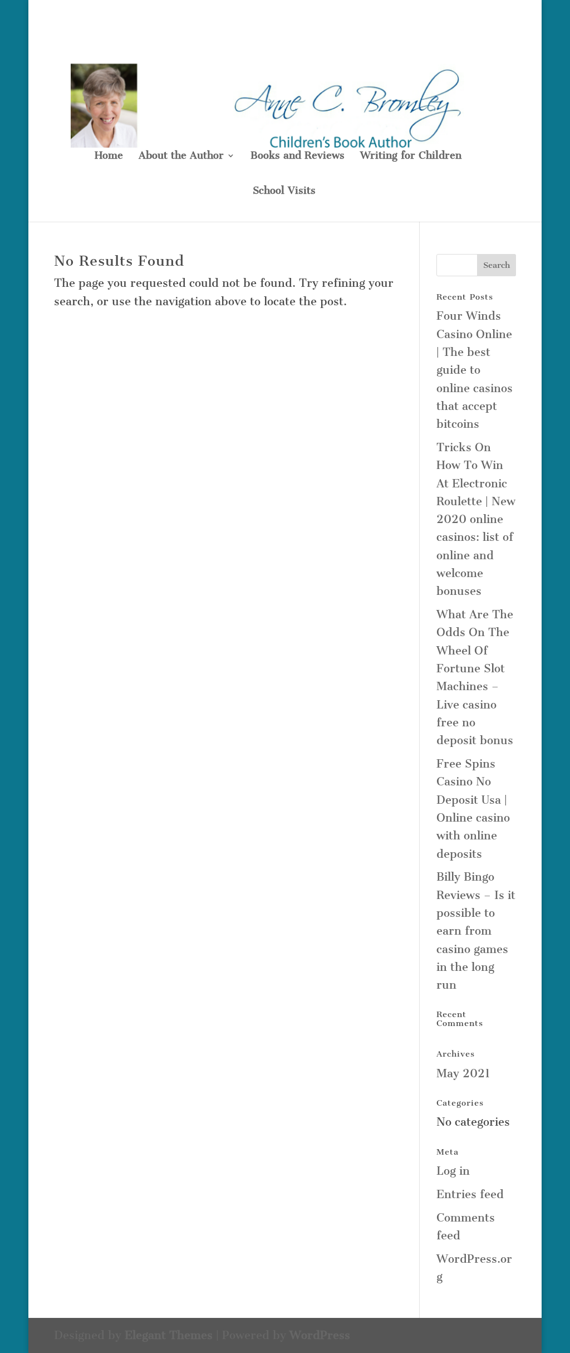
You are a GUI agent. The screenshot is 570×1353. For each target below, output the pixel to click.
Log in (453, 1171)
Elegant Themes (169, 1335)
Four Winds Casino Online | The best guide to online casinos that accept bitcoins (474, 370)
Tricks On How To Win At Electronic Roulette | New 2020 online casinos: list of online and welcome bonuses (475, 519)
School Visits (284, 192)
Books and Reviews (297, 157)
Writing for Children (410, 157)
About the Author (181, 157)
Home (109, 157)
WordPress (319, 1335)
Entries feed (470, 1194)
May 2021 (463, 1073)
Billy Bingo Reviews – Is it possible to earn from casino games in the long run (475, 930)
